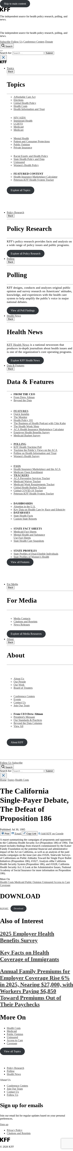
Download (18, 908)
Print (6, 833)
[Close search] (3, 57)
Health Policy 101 (23, 420)
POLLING (20, 444)
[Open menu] (1, 50)
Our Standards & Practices (28, 720)
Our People (20, 681)
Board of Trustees (23, 687)
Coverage (5, 885)
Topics (10, 68)
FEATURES (21, 411)
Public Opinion (22, 144)
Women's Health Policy (26, 165)
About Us (19, 678)
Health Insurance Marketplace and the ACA (37, 469)
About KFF (17, 742)
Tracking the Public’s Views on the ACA (35, 450)
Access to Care (62, 882)
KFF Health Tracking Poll (28, 447)
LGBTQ (18, 123)
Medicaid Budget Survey (27, 435)
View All (18, 726)
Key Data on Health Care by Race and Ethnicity (39, 509)
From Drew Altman (24, 397)
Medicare (19, 129)
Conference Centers (33, 41)
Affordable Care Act (24, 96)
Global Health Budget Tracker (30, 487)
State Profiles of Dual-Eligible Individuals (36, 553)
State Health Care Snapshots (29, 540)
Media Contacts (22, 618)
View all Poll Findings (23, 310)
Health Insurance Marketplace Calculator (35, 176)
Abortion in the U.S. (24, 506)
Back (10, 71)
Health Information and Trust (29, 109)
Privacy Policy (14, 1130)
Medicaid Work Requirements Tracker (34, 484)
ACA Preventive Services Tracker (32, 478)
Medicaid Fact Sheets (25, 531)
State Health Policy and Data (29, 159)
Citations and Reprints (25, 621)
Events (17, 699)
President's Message (24, 717)
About (10, 639)
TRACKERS (21, 475)
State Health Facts (23, 515)
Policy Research (15, 212)
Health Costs (20, 106)
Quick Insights (21, 414)
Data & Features (15, 365)
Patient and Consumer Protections (32, 141)
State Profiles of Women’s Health (31, 556)
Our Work (19, 684)
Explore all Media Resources (26, 633)
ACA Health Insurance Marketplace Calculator (39, 429)
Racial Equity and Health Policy (31, 156)
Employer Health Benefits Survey (32, 432)
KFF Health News (18, 344)
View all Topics (12, 1051)
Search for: (6, 52)
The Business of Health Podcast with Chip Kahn (40, 423)
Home (3, 779)
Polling (10, 258)
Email (18, 833)
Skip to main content (15, 3)
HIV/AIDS (20, 117)
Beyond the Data (23, 400)
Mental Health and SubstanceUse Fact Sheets (29, 536)
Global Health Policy (25, 103)
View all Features (20, 562)
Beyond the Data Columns (28, 723)
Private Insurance (23, 147)
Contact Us (20, 702)
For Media (12, 584)
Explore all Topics (20, 190)
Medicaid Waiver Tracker (27, 481)
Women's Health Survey (27, 456)
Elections (18, 100)
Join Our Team (22, 705)
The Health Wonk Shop (26, 426)
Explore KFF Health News (25, 360)
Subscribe (5, 41)
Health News (14, 315)
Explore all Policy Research (25, 253)
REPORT (4, 908)
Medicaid (19, 126)
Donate (49, 41)
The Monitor (20, 417)
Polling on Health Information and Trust (35, 453)
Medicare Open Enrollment (28, 472)
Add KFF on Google (51, 833)
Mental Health (21, 138)
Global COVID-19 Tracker (28, 490)
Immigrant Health (23, 120)
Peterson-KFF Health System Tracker (34, 179)
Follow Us (17, 41)
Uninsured (19, 162)
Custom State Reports (25, 518)
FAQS (17, 466)
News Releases (22, 624)
